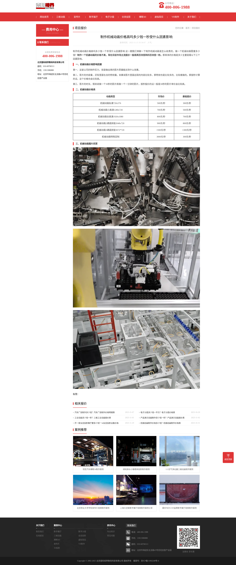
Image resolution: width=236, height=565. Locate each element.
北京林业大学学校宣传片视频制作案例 (93, 508)
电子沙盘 (109, 17)
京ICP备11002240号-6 (150, 561)
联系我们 (40, 532)
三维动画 (60, 17)
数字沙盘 (82, 532)
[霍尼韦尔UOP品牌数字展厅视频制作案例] (179, 490)
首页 (187, 28)
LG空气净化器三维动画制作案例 (179, 469)
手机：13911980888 (139, 538)
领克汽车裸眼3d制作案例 (93, 469)
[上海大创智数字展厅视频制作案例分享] (136, 490)
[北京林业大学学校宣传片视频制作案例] (93, 490)
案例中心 (58, 525)
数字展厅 (93, 17)
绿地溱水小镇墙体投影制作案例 (136, 469)
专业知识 (111, 532)
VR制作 (175, 17)
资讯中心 (111, 525)
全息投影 (126, 17)
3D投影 (57, 548)
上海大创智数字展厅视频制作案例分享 (136, 508)
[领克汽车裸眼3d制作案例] (93, 451)
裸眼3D (142, 17)
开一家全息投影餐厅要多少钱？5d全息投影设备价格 (97, 423)
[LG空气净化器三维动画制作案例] (179, 451)
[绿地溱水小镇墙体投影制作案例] (136, 451)
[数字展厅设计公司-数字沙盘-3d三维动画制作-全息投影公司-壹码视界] (45, 4)
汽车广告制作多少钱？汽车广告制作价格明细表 (95, 412)
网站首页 (44, 17)
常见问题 (111, 536)
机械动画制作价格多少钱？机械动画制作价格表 (161, 423)
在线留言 (40, 536)
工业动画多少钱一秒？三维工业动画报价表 (93, 418)
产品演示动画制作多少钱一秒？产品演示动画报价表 (163, 418)
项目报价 (196, 28)
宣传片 (77, 17)
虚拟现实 (159, 17)
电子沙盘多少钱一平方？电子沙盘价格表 (158, 412)
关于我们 (191, 17)
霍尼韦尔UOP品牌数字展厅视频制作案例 (179, 508)
